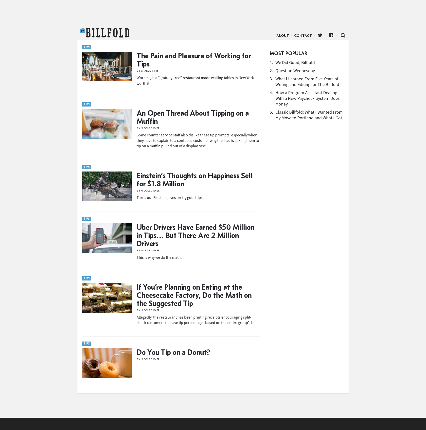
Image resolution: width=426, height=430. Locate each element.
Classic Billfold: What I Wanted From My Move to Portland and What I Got (309, 115)
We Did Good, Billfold (295, 62)
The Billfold (104, 33)
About (282, 35)
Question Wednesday (295, 70)
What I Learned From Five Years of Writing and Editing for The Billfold (307, 81)
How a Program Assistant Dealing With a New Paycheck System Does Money (307, 98)
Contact (303, 35)
